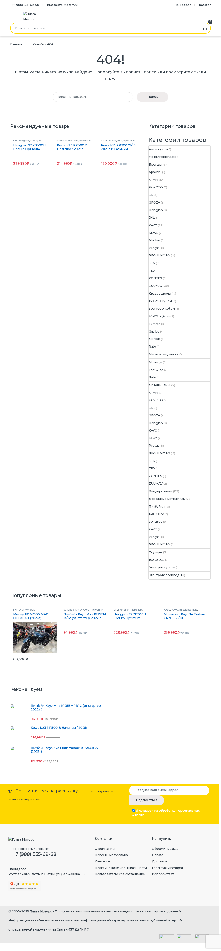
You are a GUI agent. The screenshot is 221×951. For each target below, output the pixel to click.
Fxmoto (154, 324)
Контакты (102, 861)
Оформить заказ (165, 849)
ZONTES (155, 278)
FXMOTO (156, 187)
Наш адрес (183, 4)
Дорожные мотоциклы (167, 499)
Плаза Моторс (41, 911)
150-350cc (156, 560)
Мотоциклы (158, 385)
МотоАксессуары (162, 157)
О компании (105, 849)
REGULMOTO (159, 255)
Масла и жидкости (163, 354)
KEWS (68, 140)
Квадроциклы (160, 293)
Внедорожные (83, 140)
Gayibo (154, 331)
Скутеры (155, 552)
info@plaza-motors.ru (62, 4)
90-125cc (155, 522)
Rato (152, 346)
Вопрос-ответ (163, 874)
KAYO (153, 225)
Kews (60, 140)
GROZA (154, 202)
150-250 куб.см (160, 301)
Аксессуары (158, 149)
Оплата (157, 855)
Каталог (205, 4)
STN (152, 263)
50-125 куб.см (159, 316)
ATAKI (153, 180)
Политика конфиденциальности (121, 868)
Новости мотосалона (111, 855)
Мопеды (155, 362)
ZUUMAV (156, 286)
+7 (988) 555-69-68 (25, 4)
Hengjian (23, 140)
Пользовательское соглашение (120, 874)
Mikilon (154, 240)
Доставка (159, 861)
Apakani (155, 172)
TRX (152, 271)
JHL (152, 217)
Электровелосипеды (165, 575)
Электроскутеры (162, 567)
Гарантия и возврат (167, 868)
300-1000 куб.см (162, 309)
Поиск (204, 28)
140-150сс (156, 514)
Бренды (155, 164)
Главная (16, 44)
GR (15, 140)
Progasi (154, 248)
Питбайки (157, 506)
